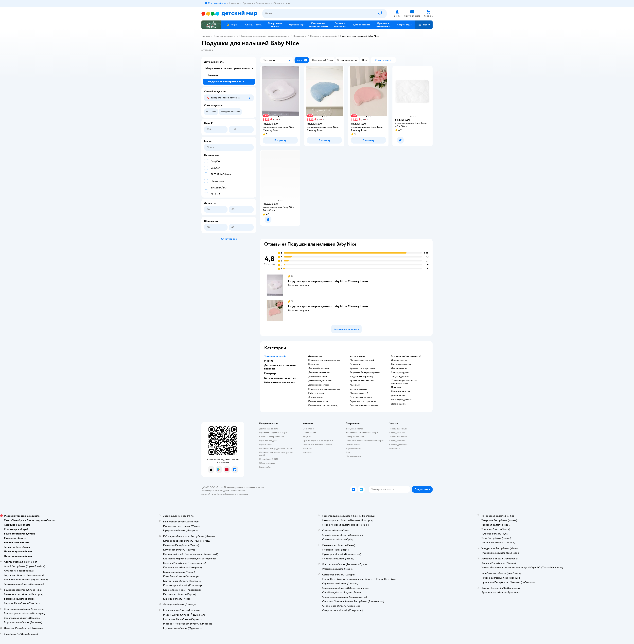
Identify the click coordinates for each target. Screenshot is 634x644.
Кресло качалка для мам (362, 380)
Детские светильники (319, 372)
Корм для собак (397, 440)
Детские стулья (357, 356)
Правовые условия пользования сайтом (244, 487)
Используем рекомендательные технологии (223, 490)
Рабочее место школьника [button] (279, 382)
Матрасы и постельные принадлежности (263, 36)
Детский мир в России (212, 494)
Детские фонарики (318, 376)
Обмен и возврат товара (271, 436)
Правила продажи (268, 440)
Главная (205, 36)
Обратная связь (267, 463)
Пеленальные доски (318, 401)
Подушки (298, 36)
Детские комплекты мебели (364, 405)
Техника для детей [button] (275, 356)
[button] (424, 24)
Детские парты (315, 397)
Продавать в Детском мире (273, 432)
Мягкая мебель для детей (362, 360)
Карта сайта (265, 467)
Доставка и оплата (268, 428)
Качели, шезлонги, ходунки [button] (280, 378)
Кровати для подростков (362, 368)
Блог (348, 452)
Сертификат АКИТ (268, 459)
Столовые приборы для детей (406, 356)
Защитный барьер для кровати (365, 372)
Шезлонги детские (400, 391)
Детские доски (398, 404)
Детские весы (315, 356)
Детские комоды (358, 389)
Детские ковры (399, 368)
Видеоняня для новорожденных (324, 360)
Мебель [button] (268, 360)
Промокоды (265, 444)
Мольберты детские (401, 399)
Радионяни (313, 364)
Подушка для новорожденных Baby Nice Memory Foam (328, 281)
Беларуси (243, 494)
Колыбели (355, 385)
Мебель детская (316, 393)
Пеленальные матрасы (361, 397)
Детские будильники (319, 368)
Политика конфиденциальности (275, 448)
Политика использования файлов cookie (276, 454)
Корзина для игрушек (402, 364)
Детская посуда (399, 360)
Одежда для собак (398, 444)
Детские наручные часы (320, 380)
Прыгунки (396, 387)
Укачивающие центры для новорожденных (404, 382)
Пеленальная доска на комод (322, 405)
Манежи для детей (359, 393)
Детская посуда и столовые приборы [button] (280, 367)
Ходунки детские (399, 376)
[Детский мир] (229, 13)
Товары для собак (398, 436)
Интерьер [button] (270, 373)
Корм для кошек (397, 432)
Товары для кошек (398, 428)
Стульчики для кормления (363, 401)
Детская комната (223, 36)
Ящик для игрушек (400, 372)
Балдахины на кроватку (361, 376)
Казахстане (230, 494)
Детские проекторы (318, 385)
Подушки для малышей (323, 36)
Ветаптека (394, 448)
